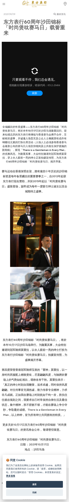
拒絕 (34, 492)
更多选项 (10, 475)
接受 (34, 484)
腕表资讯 (61, 14)
